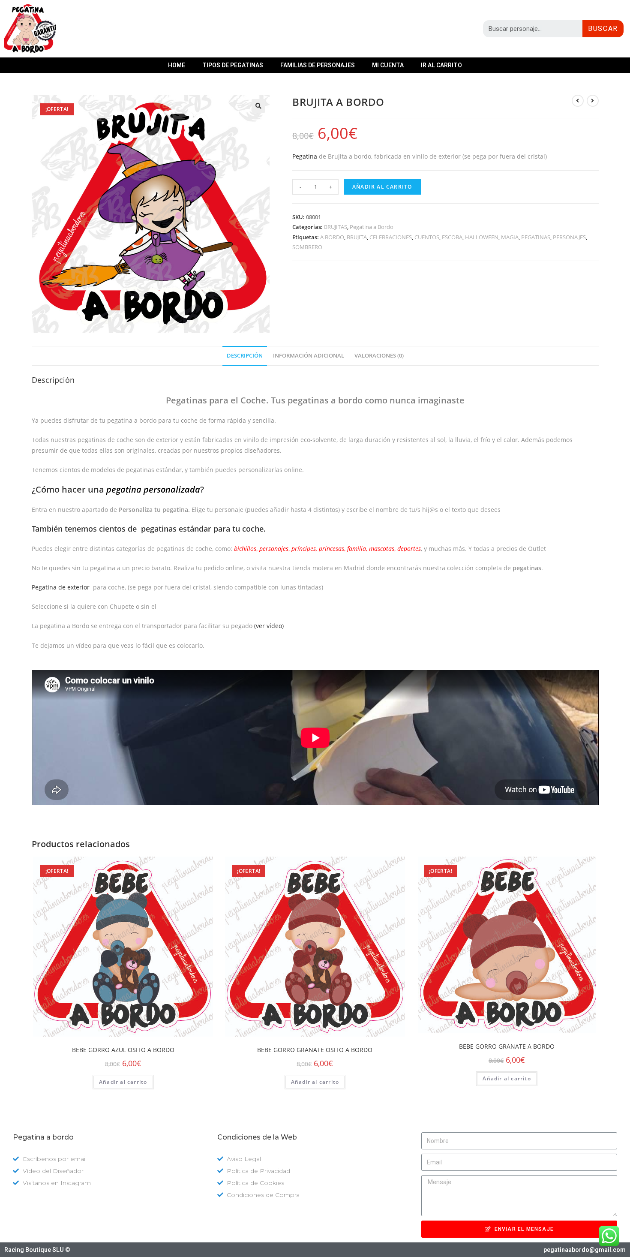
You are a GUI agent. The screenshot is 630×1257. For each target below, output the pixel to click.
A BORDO (332, 237)
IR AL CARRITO (441, 65)
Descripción (245, 355)
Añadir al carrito (382, 186)
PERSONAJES (569, 237)
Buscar (603, 28)
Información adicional (308, 355)
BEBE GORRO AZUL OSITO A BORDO (123, 1050)
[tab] (244, 356)
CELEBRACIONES (390, 237)
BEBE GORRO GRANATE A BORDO (507, 1046)
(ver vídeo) (269, 626)
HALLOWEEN (481, 237)
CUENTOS (426, 237)
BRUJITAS (335, 227)
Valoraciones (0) (379, 355)
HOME (176, 65)
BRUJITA (357, 237)
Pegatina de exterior (61, 587)
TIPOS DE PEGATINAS (232, 65)
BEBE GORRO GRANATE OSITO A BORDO (314, 1050)
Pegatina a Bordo (371, 227)
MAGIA (510, 237)
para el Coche (216, 400)
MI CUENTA (388, 65)
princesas (331, 548)
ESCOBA (452, 237)
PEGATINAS (535, 237)
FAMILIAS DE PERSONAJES (317, 65)
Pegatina (304, 156)
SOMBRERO (307, 247)
